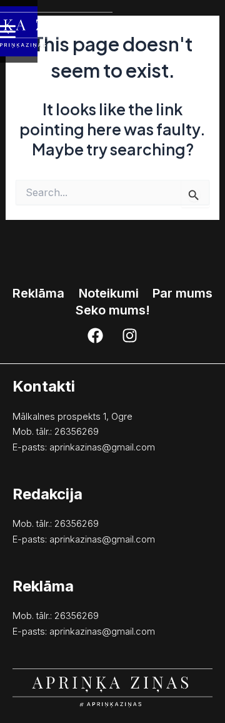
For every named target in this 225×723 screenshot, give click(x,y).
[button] (113, 310)
